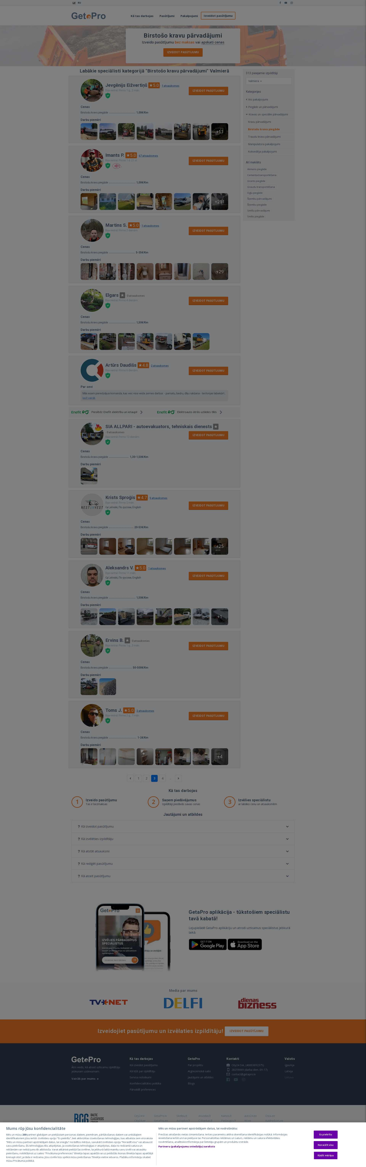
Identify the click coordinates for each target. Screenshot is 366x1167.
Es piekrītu (325, 1134)
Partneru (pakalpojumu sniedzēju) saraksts (186, 1146)
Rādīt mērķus (326, 1155)
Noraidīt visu (326, 1145)
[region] (183, 1144)
